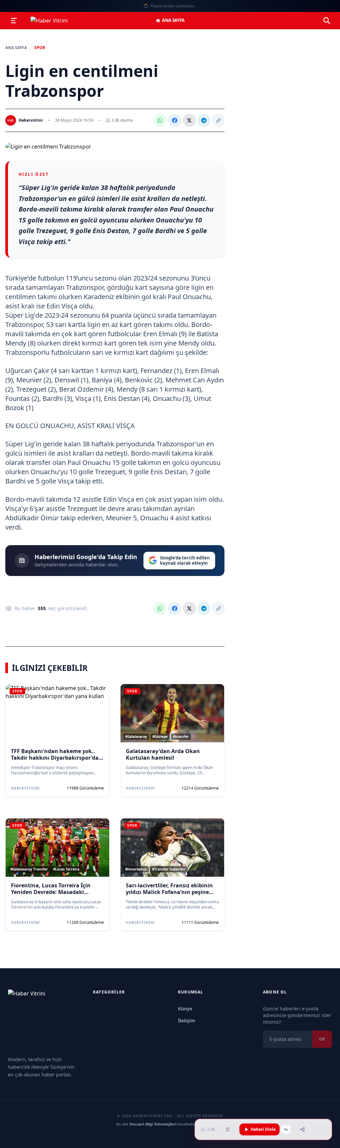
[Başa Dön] (320, 1129)
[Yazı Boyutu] (228, 1129)
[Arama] (326, 20)
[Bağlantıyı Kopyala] (218, 120)
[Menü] (14, 21)
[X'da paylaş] (189, 120)
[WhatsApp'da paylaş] (160, 120)
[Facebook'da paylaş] (175, 120)
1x (286, 1129)
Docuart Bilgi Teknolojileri (152, 1123)
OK (322, 1039)
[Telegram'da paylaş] (204, 120)
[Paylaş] (302, 1129)
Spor (39, 47)
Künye (185, 1008)
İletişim (186, 1020)
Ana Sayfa (173, 20)
